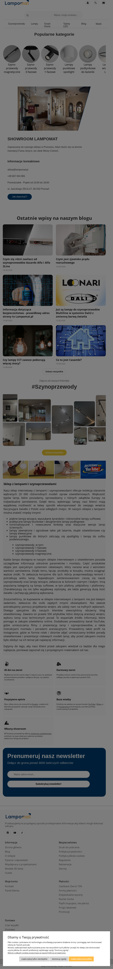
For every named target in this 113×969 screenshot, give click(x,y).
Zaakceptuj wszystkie (81, 959)
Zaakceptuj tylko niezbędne (34, 959)
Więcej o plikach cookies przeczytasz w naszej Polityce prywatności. (37, 953)
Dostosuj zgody (59, 959)
